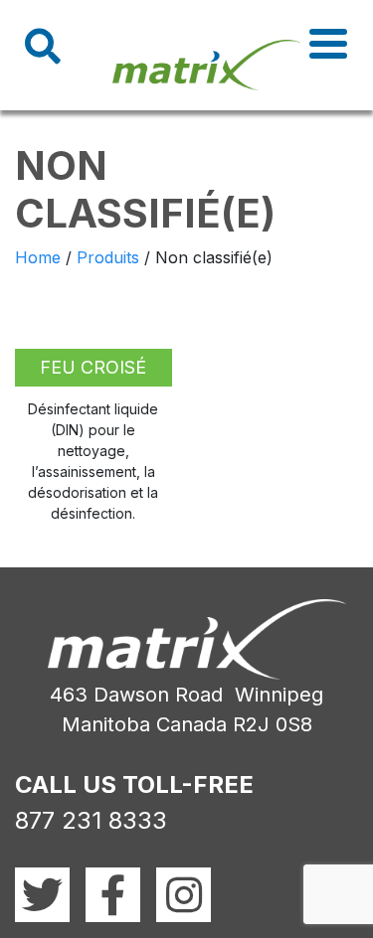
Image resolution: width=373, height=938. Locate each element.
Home (38, 257)
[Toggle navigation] (328, 44)
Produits (108, 257)
